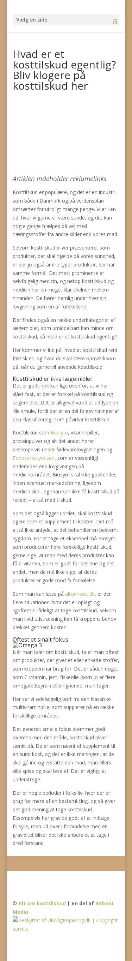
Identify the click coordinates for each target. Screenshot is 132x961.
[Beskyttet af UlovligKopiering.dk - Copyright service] (66, 928)
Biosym (59, 432)
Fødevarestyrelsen (34, 458)
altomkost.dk (80, 593)
